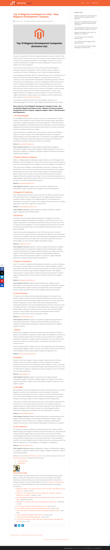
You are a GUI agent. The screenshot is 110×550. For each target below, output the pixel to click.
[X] (2, 273)
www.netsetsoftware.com (26, 183)
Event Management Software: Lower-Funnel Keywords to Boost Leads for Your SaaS (85, 28)
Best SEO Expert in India (33, 456)
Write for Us (95, 3)
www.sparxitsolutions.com (27, 280)
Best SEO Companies (19, 458)
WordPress (98, 548)
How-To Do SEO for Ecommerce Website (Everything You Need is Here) (37, 510)
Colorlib (88, 548)
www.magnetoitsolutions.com (28, 207)
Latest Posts (21, 463)
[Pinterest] (2, 281)
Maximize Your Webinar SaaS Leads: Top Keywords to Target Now (36, 502)
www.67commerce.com (26, 445)
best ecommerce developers (32, 97)
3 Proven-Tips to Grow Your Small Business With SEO (55, 539)
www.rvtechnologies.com (26, 144)
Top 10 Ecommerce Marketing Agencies (28, 517)
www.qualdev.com (24, 374)
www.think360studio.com (26, 413)
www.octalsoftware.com (26, 316)
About (88, 3)
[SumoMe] (2, 285)
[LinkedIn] (2, 277)
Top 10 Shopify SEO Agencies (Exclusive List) (29, 515)
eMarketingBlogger (68, 548)
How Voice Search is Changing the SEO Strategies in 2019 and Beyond (27, 535)
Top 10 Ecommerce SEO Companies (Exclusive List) (31, 506)
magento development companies (44, 21)
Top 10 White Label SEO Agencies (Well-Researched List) (33, 508)
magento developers (31, 21)
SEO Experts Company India (55, 482)
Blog (82, 3)
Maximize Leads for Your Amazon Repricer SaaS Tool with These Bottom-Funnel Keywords (85, 17)
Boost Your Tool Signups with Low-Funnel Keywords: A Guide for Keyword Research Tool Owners (85, 23)
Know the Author (22, 461)
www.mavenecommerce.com (27, 354)
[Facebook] (2, 269)
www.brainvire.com (25, 244)
